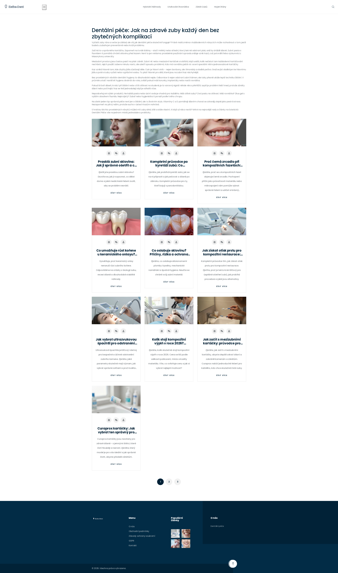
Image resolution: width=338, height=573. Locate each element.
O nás (132, 526)
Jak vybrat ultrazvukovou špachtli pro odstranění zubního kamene (116, 341)
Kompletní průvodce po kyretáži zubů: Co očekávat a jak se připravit (169, 164)
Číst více (116, 193)
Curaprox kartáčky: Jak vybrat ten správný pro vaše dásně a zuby (116, 430)
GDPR (131, 540)
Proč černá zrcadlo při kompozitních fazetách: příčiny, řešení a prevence (221, 164)
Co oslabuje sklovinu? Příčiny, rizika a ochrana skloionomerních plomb (169, 252)
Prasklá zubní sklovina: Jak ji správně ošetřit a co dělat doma (116, 164)
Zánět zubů (201, 6)
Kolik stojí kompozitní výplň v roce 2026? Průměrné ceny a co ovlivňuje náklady (169, 341)
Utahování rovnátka (178, 6)
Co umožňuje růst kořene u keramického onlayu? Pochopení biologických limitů (116, 252)
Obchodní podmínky (139, 531)
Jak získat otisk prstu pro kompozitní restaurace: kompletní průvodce (221, 252)
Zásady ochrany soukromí (142, 536)
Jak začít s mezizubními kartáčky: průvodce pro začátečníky (222, 341)
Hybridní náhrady (152, 6)
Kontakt (133, 545)
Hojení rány (220, 6)
